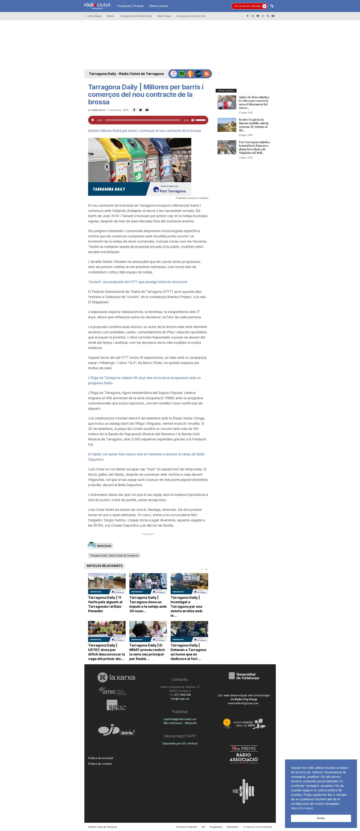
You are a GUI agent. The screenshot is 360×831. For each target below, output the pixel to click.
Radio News (164, 16)
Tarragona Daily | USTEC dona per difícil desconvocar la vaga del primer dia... (106, 652)
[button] (272, 6)
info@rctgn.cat (180, 698)
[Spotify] (258, 16)
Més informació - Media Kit (180, 723)
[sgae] (116, 704)
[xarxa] (116, 677)
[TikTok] (263, 16)
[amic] (116, 691)
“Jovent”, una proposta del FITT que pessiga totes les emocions (137, 282)
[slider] (201, 119)
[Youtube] (273, 16)
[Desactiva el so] (193, 120)
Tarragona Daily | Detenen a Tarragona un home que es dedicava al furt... (188, 652)
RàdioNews (232, 827)
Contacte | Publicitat (186, 827)
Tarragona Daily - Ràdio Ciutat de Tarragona (126, 74)
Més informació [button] (302, 808)
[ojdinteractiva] (116, 731)
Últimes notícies (158, 5)
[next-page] (206, 569)
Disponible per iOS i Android (180, 743)
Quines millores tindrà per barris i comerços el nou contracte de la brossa (144, 131)
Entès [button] (321, 818)
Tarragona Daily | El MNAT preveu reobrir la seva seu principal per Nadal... (147, 652)
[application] (148, 120)
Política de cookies (100, 763)
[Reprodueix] (93, 120)
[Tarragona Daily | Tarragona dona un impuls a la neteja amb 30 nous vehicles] (148, 583)
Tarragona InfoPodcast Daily (136, 16)
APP (203, 827)
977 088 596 (182, 694)
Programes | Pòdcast (130, 5)
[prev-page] (202, 569)
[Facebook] (247, 16)
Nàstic (110, 16)
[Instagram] (252, 16)
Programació (216, 827)
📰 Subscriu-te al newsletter (257, 827)
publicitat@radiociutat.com (180, 719)
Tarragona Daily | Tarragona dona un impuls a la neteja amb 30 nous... (148, 604)
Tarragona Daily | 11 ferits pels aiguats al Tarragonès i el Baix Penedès (105, 604)
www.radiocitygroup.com (243, 703)
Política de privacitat (100, 758)
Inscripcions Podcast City (191, 16)
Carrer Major (94, 16)
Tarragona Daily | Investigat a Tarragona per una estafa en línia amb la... (186, 606)
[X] (268, 16)
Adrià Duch (98, 109)
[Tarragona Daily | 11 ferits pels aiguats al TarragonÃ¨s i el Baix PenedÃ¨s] (107, 583)
